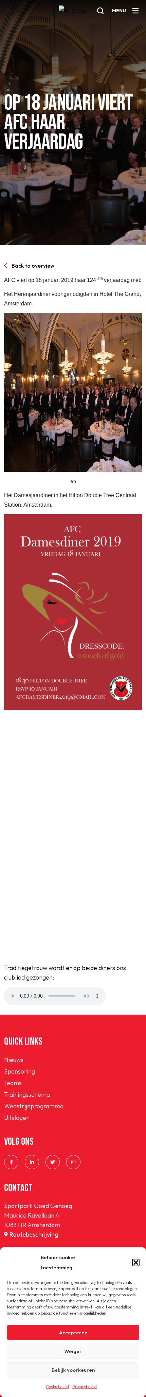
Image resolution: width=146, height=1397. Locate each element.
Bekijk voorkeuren (73, 1370)
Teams (13, 1083)
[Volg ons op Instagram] (73, 1162)
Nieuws (13, 1060)
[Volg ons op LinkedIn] (32, 1162)
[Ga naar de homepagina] (73, 15)
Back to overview (33, 265)
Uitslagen (17, 1118)
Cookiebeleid (57, 1386)
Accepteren (73, 1332)
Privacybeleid (84, 1386)
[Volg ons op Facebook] (11, 1162)
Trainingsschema (27, 1094)
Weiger (73, 1351)
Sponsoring (19, 1071)
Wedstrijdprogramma (33, 1106)
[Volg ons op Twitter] (52, 1162)
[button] (135, 1262)
